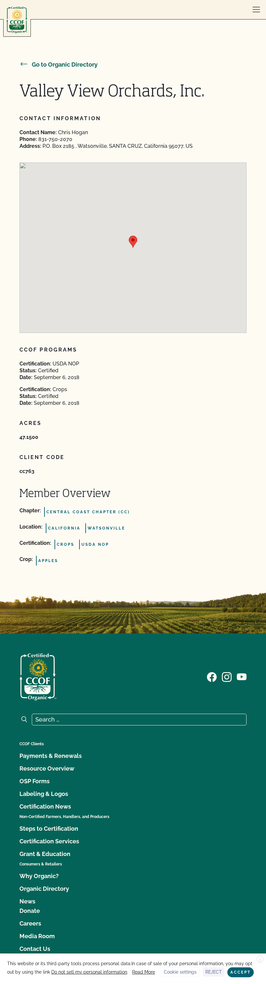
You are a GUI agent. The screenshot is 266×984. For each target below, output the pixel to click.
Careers (30, 923)
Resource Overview (46, 768)
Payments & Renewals (50, 755)
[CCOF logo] (16, 20)
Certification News (45, 806)
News (27, 901)
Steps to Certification (48, 828)
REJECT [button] (213, 972)
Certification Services (49, 841)
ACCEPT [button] (240, 972)
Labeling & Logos (43, 793)
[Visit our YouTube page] (242, 676)
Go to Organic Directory (65, 64)
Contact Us (34, 948)
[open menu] (256, 9)
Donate (29, 910)
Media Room (37, 936)
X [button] (260, 959)
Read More (143, 972)
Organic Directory (44, 888)
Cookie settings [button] (180, 972)
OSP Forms (34, 781)
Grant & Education (44, 853)
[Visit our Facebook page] (212, 676)
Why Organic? (39, 876)
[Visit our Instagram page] (227, 676)
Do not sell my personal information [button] (89, 972)
